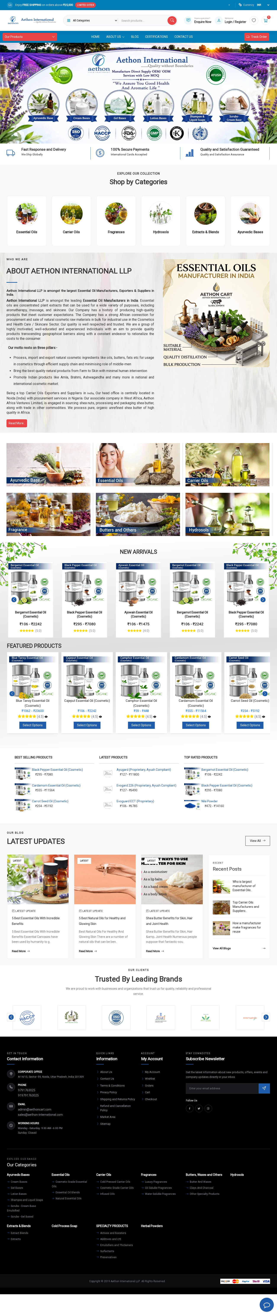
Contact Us (183, 36)
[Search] (172, 20)
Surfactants (107, 1251)
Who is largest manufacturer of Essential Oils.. (244, 886)
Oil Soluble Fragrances (158, 1187)
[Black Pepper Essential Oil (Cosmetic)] (84, 584)
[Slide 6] (154, 137)
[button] (14, 600)
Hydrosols (227, 518)
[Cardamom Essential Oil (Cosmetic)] (154, 716)
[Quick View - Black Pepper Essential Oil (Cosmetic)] (99, 567)
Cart (147, 1092)
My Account (152, 1072)
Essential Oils (138, 469)
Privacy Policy (108, 1092)
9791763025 (26, 1090)
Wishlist (150, 1078)
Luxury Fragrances (155, 1181)
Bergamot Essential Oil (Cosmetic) (224, 769)
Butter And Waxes (200, 1181)
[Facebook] (189, 1108)
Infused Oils (107, 1193)
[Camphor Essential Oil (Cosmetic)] (100, 716)
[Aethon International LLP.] (32, 20)
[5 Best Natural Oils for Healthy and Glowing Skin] (105, 879)
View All (255, 841)
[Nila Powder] (263, 716)
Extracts (15, 1239)
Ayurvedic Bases (48, 469)
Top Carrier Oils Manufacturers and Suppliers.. (246, 907)
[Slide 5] (146, 137)
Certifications (156, 36)
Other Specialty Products (204, 1193)
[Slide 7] (162, 137)
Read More (19, 951)
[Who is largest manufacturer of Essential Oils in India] (221, 887)
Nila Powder (209, 801)
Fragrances (48, 518)
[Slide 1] (115, 137)
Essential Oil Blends (67, 1192)
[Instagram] (208, 1108)
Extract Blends (19, 1233)
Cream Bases (18, 1181)
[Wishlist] (254, 20)
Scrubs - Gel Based (21, 1216)
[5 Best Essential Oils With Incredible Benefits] (38, 879)
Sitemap (105, 1123)
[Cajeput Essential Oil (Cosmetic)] (46, 716)
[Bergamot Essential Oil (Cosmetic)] (30, 584)
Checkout (151, 1099)
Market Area (107, 1117)
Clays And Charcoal (201, 1187)
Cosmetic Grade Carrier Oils (117, 1187)
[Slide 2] (123, 137)
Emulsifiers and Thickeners (116, 1245)
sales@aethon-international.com (40, 1114)
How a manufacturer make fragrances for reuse (247, 927)
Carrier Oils (227, 469)
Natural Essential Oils (68, 1198)
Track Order (259, 36)
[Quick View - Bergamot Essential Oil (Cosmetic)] (45, 567)
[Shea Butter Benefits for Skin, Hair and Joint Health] (172, 879)
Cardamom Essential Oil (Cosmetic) (56, 785)
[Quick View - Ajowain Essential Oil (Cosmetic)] (153, 567)
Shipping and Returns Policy (117, 1099)
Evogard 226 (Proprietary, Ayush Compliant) (146, 785)
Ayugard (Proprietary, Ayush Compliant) (144, 769)
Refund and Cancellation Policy (115, 1108)
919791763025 (28, 1095)
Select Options (33, 725)
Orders (149, 1085)
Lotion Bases (18, 1193)
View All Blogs (222, 948)
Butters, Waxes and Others (138, 518)
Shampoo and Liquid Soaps (26, 1200)
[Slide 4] (138, 137)
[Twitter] (199, 1108)
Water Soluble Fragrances (160, 1193)
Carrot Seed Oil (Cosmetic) (50, 801)
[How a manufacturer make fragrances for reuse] (221, 928)
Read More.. (17, 423)
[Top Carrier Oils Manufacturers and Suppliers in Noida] (221, 907)
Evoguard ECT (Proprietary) (135, 801)
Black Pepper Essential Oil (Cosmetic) (57, 769)
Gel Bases (16, 1187)
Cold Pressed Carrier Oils (115, 1181)
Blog (135, 36)
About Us (106, 1072)
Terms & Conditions (112, 1085)
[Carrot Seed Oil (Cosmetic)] (209, 716)
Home (95, 36)
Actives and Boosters (113, 1233)
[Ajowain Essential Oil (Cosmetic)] (138, 584)
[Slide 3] (130, 137)
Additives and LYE (110, 1239)
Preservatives (108, 1257)
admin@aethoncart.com (34, 1109)
